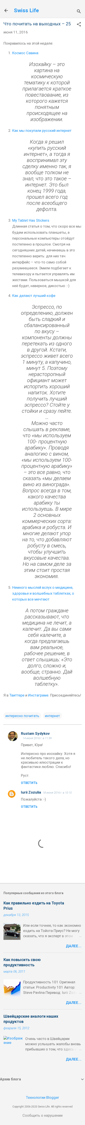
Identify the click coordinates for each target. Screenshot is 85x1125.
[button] (79, 25)
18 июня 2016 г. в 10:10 (57, 792)
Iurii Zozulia (31, 792)
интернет (52, 716)
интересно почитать (22, 716)
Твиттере (16, 695)
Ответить (29, 783)
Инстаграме (38, 695)
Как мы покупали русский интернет (41, 130)
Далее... (74, 946)
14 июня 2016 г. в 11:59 (37, 738)
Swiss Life (26, 10)
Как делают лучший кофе (33, 295)
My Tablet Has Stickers (30, 220)
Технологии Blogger (42, 1097)
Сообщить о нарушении (42, 1115)
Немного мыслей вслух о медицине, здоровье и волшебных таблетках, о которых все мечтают (43, 593)
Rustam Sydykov (35, 733)
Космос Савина (25, 53)
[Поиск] (79, 12)
